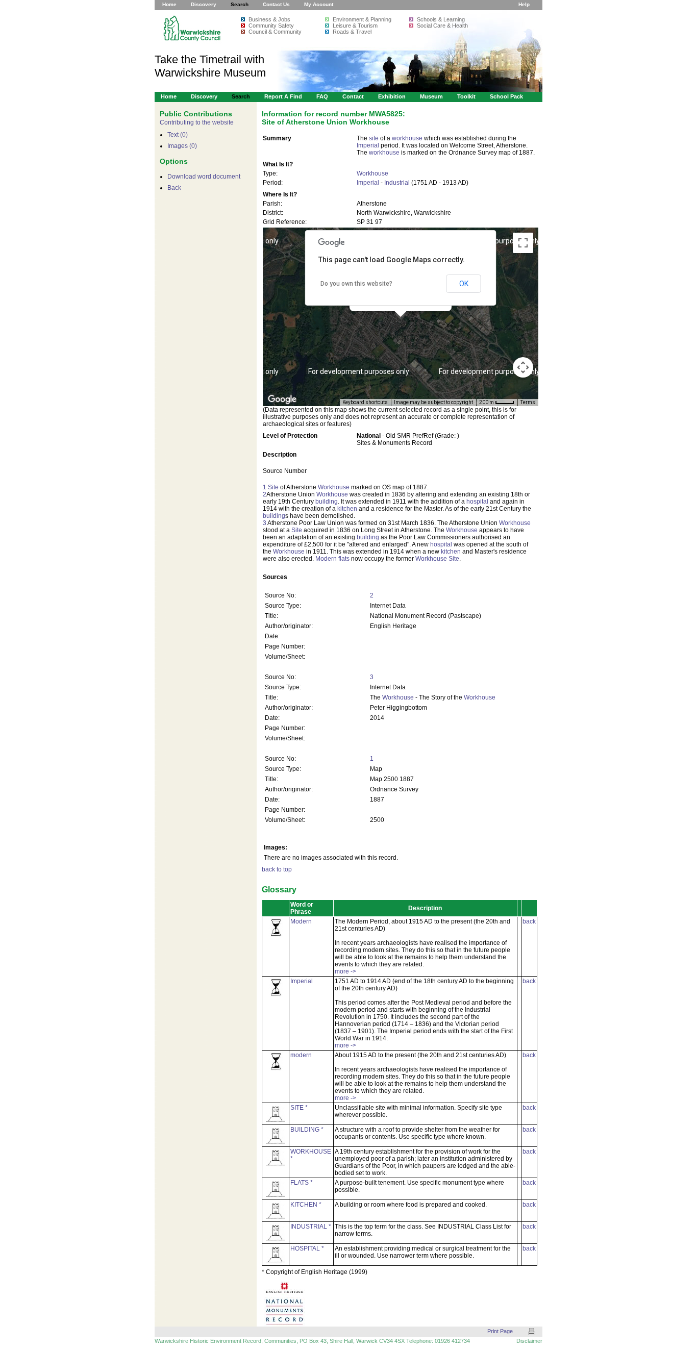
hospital (477, 501)
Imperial (368, 145)
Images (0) (182, 145)
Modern (326, 558)
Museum (431, 96)
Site (273, 487)
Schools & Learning (441, 19)
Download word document (203, 176)
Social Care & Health (442, 25)
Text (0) (177, 134)
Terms (527, 402)
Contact (353, 96)
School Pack (506, 96)
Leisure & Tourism (355, 25)
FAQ (322, 96)
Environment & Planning (362, 19)
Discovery (203, 4)
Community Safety (271, 25)
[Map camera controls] (523, 367)
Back (174, 187)
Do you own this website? (356, 283)
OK (463, 284)
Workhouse (372, 173)
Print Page (500, 1331)
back (529, 921)
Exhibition (392, 96)
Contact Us (276, 4)
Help (524, 4)
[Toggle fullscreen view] (523, 243)
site (374, 138)
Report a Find (283, 96)
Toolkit (466, 96)
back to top (277, 869)
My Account (318, 4)
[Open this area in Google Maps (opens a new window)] (282, 399)
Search (239, 4)
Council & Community (275, 32)
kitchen (347, 508)
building (326, 501)
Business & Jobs (269, 19)
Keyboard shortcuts (365, 402)
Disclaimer (529, 1341)
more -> (345, 971)
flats (344, 558)
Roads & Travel (352, 32)
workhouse (407, 138)
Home (169, 4)
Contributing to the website (197, 122)
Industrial (397, 182)
